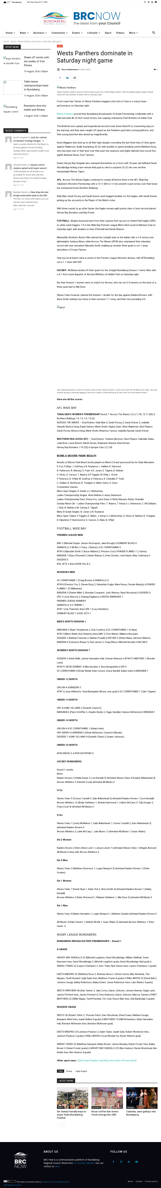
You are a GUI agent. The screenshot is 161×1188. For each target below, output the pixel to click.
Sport (13, 41)
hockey (69, 1071)
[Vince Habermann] (59, 69)
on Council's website (83, 1162)
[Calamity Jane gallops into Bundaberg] (142, 1098)
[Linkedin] (152, 2)
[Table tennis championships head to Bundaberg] (12, 87)
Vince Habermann (69, 69)
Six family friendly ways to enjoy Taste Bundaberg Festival (71, 1114)
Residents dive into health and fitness (35, 107)
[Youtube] (156, 2)
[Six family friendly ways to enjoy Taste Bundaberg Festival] (72, 1098)
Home (6, 41)
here (57, 1166)
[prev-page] (59, 1125)
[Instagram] (148, 2)
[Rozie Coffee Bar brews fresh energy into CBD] (107, 1098)
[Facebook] (145, 2)
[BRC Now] (80, 18)
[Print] (74, 78)
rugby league (81, 1071)
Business (96, 1107)
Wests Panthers (65, 113)
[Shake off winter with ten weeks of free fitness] (12, 63)
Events (60, 1107)
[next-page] (64, 1125)
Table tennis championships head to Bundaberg (36, 85)
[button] (154, 33)
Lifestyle (130, 1107)
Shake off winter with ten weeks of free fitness (36, 61)
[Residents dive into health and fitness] (12, 112)
